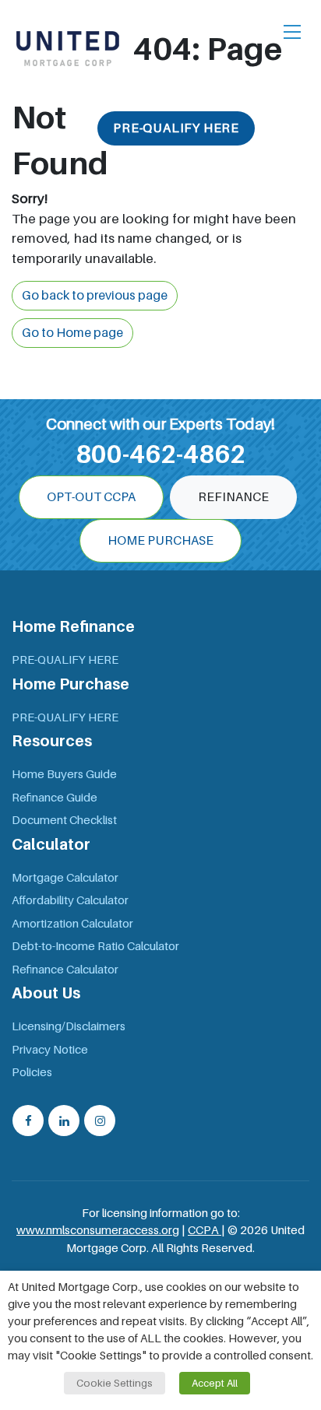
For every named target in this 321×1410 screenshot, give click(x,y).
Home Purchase (160, 541)
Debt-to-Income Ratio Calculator (95, 946)
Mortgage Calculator (65, 878)
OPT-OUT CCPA (91, 497)
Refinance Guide (54, 797)
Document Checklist (64, 820)
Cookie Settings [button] (114, 1383)
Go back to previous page (95, 296)
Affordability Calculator (70, 900)
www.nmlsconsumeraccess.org (97, 1230)
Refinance (233, 497)
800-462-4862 (160, 454)
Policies (32, 1072)
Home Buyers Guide (64, 774)
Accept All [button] (215, 1383)
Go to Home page (72, 333)
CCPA (204, 1230)
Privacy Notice (50, 1049)
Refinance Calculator (65, 969)
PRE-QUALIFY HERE (176, 128)
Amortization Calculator (72, 923)
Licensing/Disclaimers (68, 1026)
